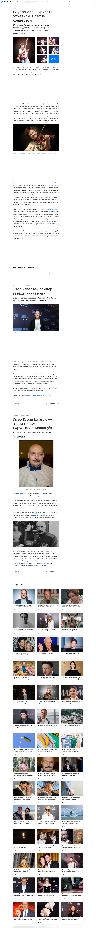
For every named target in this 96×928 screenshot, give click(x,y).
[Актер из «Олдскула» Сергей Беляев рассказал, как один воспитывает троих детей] (24, 672)
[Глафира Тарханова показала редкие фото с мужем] (48, 696)
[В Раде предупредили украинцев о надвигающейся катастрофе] (24, 744)
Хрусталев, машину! (38, 515)
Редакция (36, 926)
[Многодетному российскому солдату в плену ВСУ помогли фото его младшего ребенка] (72, 624)
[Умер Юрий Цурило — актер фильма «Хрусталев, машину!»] (48, 768)
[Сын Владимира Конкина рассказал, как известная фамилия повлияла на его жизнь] (48, 648)
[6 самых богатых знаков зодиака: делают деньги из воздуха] (48, 720)
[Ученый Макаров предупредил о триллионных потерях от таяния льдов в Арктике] (72, 816)
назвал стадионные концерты (36, 395)
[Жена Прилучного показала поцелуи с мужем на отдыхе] (48, 864)
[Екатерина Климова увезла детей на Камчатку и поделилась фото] (72, 672)
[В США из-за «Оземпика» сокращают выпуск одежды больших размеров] (72, 744)
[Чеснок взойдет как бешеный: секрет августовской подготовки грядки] (48, 913)
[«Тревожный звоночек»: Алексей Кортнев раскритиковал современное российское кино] (48, 600)
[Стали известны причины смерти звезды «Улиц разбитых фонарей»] (24, 840)
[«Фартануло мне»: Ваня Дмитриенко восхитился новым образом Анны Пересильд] (24, 768)
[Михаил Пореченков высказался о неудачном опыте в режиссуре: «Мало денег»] (24, 888)
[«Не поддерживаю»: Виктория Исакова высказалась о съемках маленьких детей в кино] (72, 648)
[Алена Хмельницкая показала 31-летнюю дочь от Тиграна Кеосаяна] (24, 624)
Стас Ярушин (21, 362)
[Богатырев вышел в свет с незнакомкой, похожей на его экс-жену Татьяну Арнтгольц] (24, 648)
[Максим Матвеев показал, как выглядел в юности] (24, 720)
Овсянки (47, 561)
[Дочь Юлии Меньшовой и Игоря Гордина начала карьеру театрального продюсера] (48, 840)
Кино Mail (29, 7)
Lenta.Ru (28, 285)
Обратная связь (89, 926)
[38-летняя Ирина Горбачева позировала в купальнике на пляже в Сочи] (72, 864)
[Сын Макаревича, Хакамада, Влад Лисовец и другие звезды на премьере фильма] (24, 696)
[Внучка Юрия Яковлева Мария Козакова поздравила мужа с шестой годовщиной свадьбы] (72, 696)
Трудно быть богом (44, 563)
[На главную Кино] (5, 2)
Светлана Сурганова (52, 185)
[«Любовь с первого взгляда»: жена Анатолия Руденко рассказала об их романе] (48, 624)
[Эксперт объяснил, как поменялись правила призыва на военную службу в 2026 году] (72, 888)
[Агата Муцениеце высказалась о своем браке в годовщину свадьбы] (24, 792)
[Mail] (2, 2)
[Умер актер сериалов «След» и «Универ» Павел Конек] (48, 672)
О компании (7, 926)
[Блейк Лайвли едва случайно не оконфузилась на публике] (24, 864)
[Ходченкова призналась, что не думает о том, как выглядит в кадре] (48, 888)
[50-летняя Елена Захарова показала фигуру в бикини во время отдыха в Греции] (72, 913)
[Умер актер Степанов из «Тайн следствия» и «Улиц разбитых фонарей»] (48, 792)
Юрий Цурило (21, 493)
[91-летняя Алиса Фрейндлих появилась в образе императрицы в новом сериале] (72, 768)
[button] (24, 50)
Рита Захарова (21, 436)
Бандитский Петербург (21, 561)
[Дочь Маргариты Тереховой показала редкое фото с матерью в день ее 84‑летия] (72, 600)
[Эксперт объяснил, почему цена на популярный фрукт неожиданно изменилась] (48, 744)
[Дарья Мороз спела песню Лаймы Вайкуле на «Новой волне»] (48, 816)
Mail (2, 926)
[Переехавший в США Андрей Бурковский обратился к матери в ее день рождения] (24, 600)
